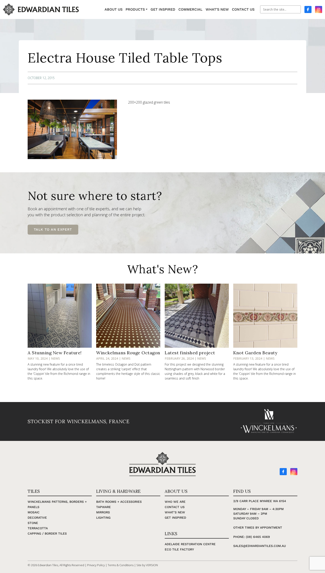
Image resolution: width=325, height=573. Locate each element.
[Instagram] (293, 471)
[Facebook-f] (283, 471)
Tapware (103, 507)
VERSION (152, 565)
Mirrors (103, 512)
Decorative (37, 517)
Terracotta (38, 528)
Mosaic (34, 512)
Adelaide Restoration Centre (190, 544)
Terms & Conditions (121, 565)
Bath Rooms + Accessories (119, 501)
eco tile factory (179, 549)
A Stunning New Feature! (55, 352)
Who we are (175, 501)
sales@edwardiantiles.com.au (259, 546)
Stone (33, 523)
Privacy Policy (96, 565)
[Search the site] (280, 9)
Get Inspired (175, 517)
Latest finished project (190, 352)
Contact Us (175, 507)
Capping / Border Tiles (47, 533)
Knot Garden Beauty (255, 352)
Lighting (103, 517)
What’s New (175, 512)
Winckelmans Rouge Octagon (128, 352)
